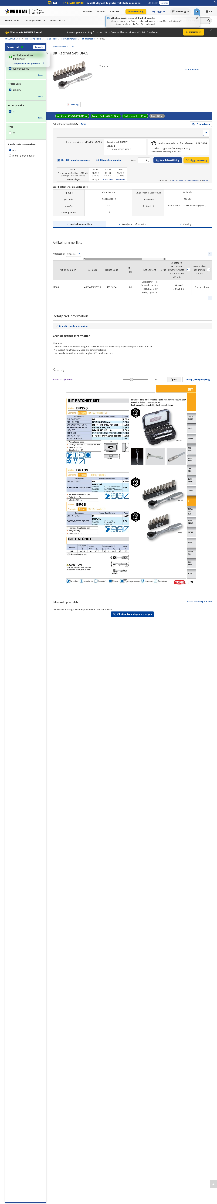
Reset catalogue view (62, 379)
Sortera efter (188, 270)
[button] (164, 3)
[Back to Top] (213, 1184)
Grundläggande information (73, 326)
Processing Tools (33, 38)
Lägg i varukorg (198, 160)
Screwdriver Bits (69, 38)
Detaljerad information (134, 224)
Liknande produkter (110, 160)
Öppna (174, 379)
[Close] (197, 17)
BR (14, 133)
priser (205, 180)
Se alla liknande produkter (199, 601)
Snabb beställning (169, 160)
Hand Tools (51, 38)
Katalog (74, 104)
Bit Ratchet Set (88, 38)
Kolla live (108, 179)
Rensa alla (39, 47)
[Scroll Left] (84, 259)
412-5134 (17, 90)
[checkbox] (26, 68)
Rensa (40, 75)
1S (14, 111)
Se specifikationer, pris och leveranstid (27, 63)
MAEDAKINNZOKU (61, 46)
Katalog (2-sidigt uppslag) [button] (197, 379)
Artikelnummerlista (81, 224)
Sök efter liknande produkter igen (134, 614)
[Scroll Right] (164, 259)
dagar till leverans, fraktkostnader (185, 180)
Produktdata (203, 124)
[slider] (131, 379)
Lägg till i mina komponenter (76, 160)
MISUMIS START (12, 38)
